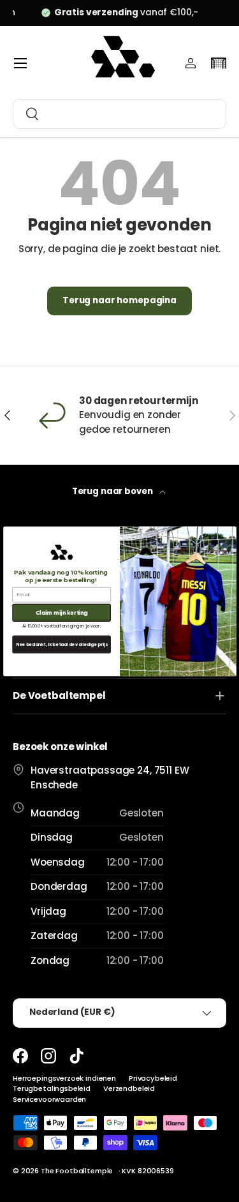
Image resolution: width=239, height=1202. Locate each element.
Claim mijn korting (61, 612)
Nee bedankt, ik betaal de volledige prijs (61, 644)
